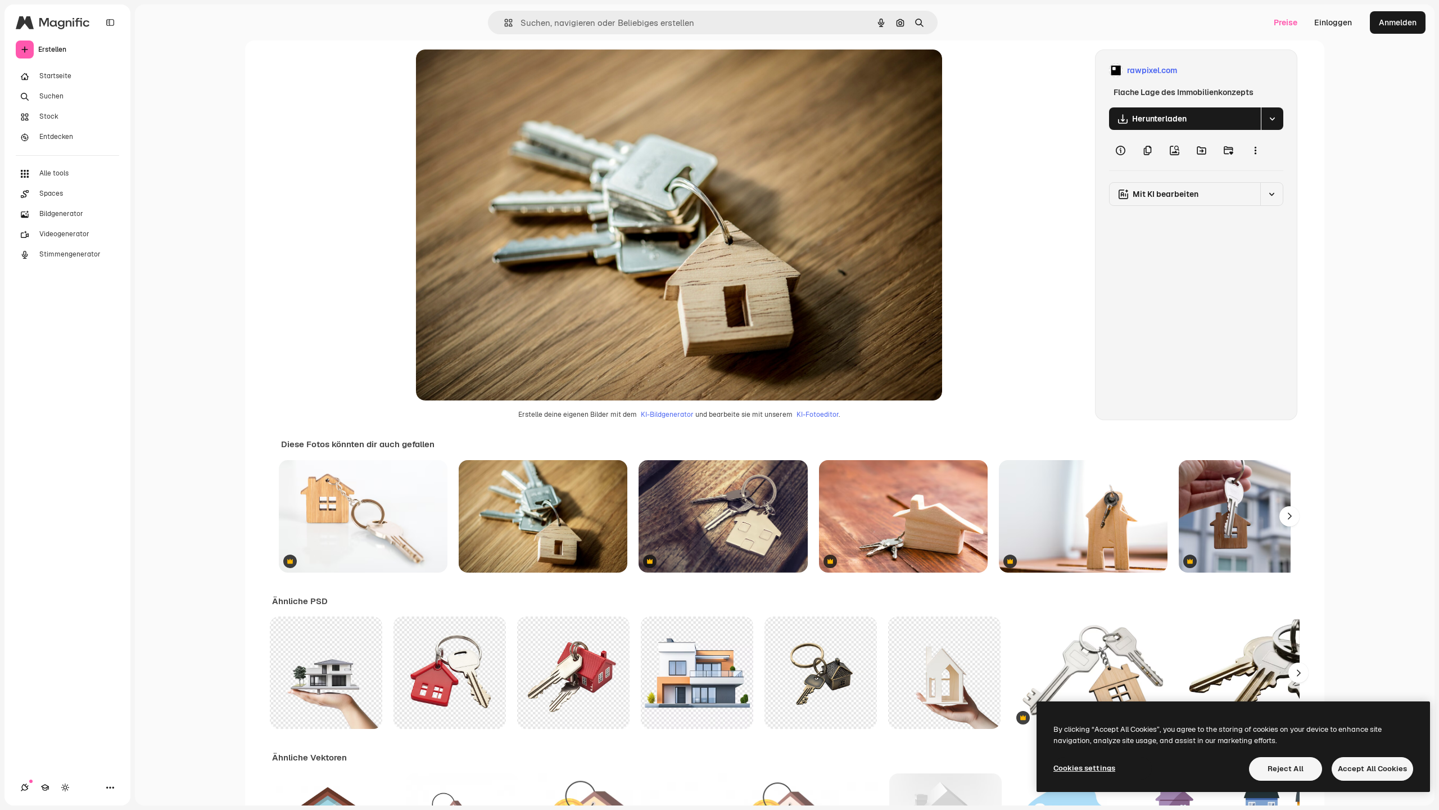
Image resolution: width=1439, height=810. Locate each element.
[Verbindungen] (25, 787)
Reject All (1286, 768)
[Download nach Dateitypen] (1272, 118)
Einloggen (1333, 22)
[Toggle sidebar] (110, 23)
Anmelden (1398, 22)
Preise (1285, 22)
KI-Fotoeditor (818, 414)
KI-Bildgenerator (667, 414)
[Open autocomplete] (503, 23)
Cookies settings (1084, 768)
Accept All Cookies (1372, 768)
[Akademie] (45, 787)
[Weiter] (1289, 516)
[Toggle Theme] (65, 787)
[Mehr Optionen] (1255, 150)
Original (488, 70)
